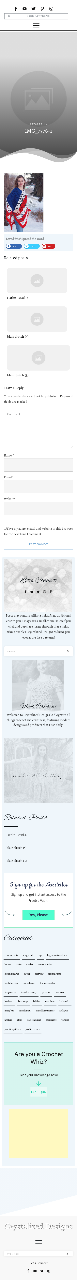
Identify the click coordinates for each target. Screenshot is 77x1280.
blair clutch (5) (37, 322)
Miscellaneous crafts (45, 1010)
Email (9, 477)
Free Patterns (10, 992)
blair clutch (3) (38, 361)
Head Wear (9, 1001)
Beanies (8, 964)
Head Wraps (23, 1001)
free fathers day (11, 983)
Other (19, 1019)
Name (9, 455)
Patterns (65, 1019)
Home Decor (49, 1001)
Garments (45, 992)
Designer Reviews (12, 973)
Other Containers (34, 1019)
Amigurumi (28, 955)
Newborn (8, 1019)
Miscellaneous (25, 1010)
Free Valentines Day (29, 992)
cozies (19, 964)
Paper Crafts (51, 1019)
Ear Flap (27, 973)
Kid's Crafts (64, 1001)
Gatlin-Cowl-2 (37, 284)
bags (40, 955)
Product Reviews (32, 1029)
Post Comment (38, 544)
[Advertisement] (38, 82)
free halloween (29, 983)
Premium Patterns (13, 1029)
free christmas (54, 973)
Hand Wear (59, 992)
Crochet (29, 964)
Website (9, 499)
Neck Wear (63, 1010)
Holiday (36, 1001)
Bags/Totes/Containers (57, 955)
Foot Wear (39, 973)
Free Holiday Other (47, 983)
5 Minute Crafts (11, 955)
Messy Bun (9, 1010)
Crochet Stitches (45, 964)
